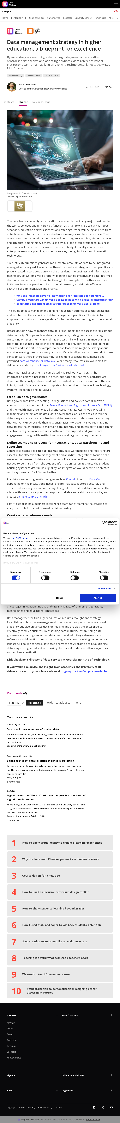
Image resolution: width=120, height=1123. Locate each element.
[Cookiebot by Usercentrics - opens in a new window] (104, 523)
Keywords (11, 1046)
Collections (12, 1040)
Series (10, 1028)
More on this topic (41, 102)
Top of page (8, 102)
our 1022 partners (21, 538)
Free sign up (34, 702)
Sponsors (11, 1051)
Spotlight (11, 1022)
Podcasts (67, 17)
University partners (83, 17)
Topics (10, 1034)
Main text (23, 102)
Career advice (53, 17)
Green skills (100, 17)
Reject (59, 598)
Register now (93, 1119)
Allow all (98, 598)
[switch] (45, 577)
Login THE (14, 702)
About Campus (14, 1057)
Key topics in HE (18, 17)
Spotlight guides (36, 17)
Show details (104, 588)
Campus (6, 11)
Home (5, 17)
